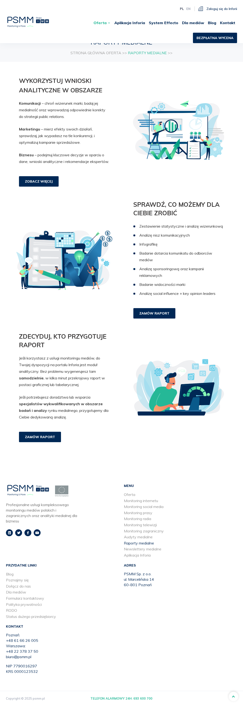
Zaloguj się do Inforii (221, 9)
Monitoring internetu (141, 500)
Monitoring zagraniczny (144, 531)
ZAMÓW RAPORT (154, 313)
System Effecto (163, 22)
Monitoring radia (137, 518)
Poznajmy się (17, 580)
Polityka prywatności (24, 604)
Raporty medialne (139, 543)
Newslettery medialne (142, 549)
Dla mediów (193, 22)
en (188, 9)
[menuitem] (102, 23)
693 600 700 (142, 698)
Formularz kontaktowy (25, 598)
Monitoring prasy (138, 512)
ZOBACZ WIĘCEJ (39, 181)
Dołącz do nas (18, 586)
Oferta (100, 22)
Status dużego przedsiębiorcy (31, 616)
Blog (212, 22)
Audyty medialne (138, 537)
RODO (11, 610)
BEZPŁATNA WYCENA (215, 38)
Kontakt (227, 22)
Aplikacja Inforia (129, 22)
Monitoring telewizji (140, 524)
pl (182, 9)
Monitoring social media (144, 506)
